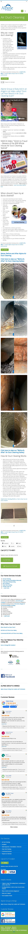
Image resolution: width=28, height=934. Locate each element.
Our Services (8, 927)
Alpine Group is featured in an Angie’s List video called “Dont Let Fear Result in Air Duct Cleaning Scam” (14, 92)
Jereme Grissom (9, 732)
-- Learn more (6, 588)
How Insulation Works (7, 895)
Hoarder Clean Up (7, 586)
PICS (14, 931)
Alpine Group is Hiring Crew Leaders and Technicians (13, 689)
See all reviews (6, 706)
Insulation (4, 844)
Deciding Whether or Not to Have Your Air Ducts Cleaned (13, 887)
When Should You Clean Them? (8, 627)
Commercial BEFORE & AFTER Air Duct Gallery (11, 633)
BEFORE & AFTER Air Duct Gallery (9, 630)
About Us (14, 927)
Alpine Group (9, 701)
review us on (12, 706)
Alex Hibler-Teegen (9, 793)
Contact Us (13, 928)
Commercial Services (7, 851)
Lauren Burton (8, 711)
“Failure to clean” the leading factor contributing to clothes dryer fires (13, 884)
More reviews (14, 827)
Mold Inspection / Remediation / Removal (11, 846)
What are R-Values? (6, 893)
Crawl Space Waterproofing (9, 582)
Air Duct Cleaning (7, 579)
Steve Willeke (8, 811)
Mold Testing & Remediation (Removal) (12, 580)
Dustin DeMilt (8, 775)
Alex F (7, 754)
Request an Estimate (11, 566)
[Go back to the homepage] (7, 7)
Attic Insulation (6, 583)
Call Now (5, 78)
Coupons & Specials (5, 928)
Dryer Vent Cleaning (7, 585)
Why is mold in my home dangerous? (10, 891)
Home (2, 927)
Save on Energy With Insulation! (8, 645)
